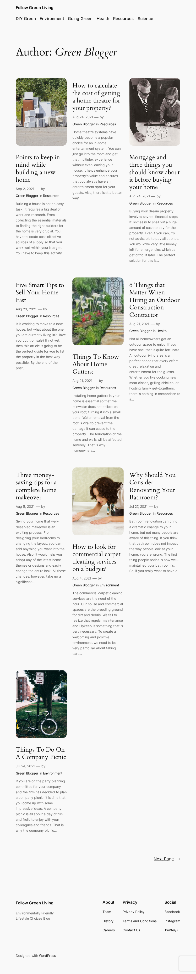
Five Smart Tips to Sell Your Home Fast (40, 292)
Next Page (167, 858)
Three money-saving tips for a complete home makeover (36, 486)
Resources (51, 196)
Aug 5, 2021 (25, 506)
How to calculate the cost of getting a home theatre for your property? (96, 97)
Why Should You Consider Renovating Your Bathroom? (152, 486)
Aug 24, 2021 (82, 117)
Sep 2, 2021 (25, 189)
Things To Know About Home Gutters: (95, 364)
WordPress (47, 955)
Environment (109, 585)
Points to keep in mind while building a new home (38, 168)
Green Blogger (27, 196)
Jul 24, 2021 (25, 766)
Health (162, 331)
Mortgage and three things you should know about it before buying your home (154, 172)
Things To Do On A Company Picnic (41, 753)
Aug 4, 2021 (81, 578)
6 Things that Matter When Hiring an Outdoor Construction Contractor (154, 299)
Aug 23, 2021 (26, 309)
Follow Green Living (35, 7)
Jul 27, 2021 (138, 506)
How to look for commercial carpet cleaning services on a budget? (96, 558)
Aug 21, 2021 (82, 381)
